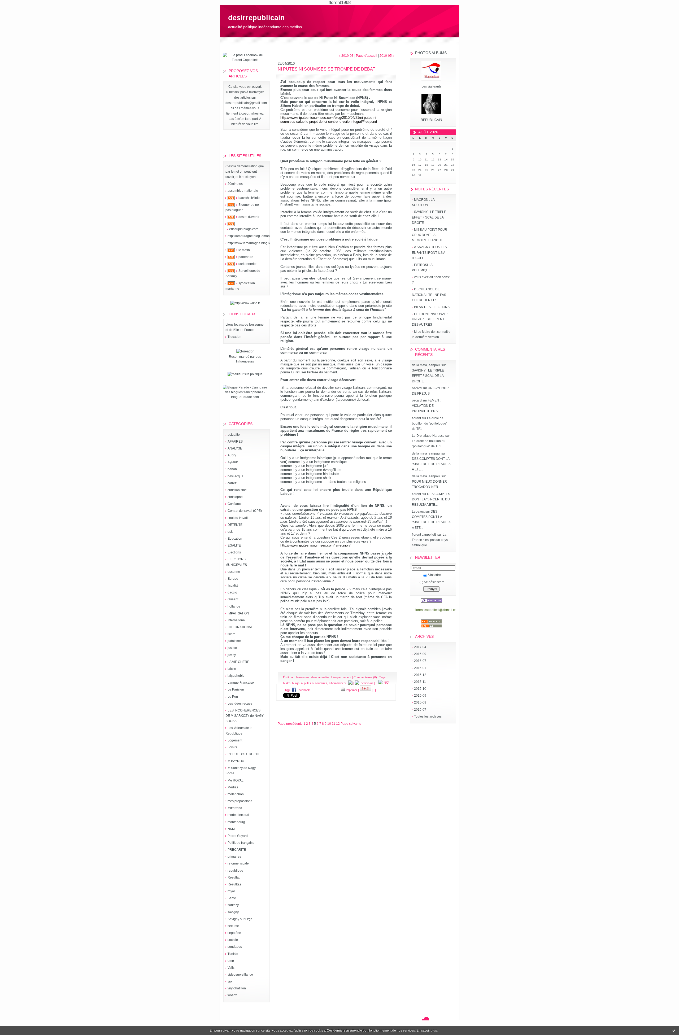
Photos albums (431, 53)
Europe (233, 578)
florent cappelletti (424, 534)
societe (233, 940)
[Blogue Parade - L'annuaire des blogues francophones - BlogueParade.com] (245, 397)
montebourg (236, 822)
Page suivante (351, 723)
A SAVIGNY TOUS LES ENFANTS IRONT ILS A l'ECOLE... (429, 252)
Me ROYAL (235, 780)
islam (231, 634)
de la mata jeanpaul (426, 365)
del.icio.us (366, 683)
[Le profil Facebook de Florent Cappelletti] (245, 60)
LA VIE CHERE (238, 662)
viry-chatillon (237, 988)
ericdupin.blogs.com (243, 229)
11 (333, 723)
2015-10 (420, 689)
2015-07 (420, 709)
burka (286, 683)
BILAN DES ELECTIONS (432, 307)
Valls (231, 968)
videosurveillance (240, 974)
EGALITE (234, 545)
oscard (417, 388)
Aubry (232, 455)
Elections (234, 552)
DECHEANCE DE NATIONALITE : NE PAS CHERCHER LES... (429, 294)
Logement (235, 740)
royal (231, 891)
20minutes (235, 184)
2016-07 (420, 661)
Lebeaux (418, 511)
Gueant (233, 599)
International (237, 620)
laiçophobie (236, 676)
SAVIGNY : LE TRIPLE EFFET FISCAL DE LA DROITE (429, 217)
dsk (230, 532)
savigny (233, 912)
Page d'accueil (366, 55)
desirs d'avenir (248, 217)
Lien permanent (341, 677)
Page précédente (290, 723)
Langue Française (241, 682)
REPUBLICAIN (431, 120)
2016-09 (420, 654)
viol (230, 981)
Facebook (303, 690)
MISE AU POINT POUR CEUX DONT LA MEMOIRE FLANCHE (429, 235)
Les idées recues (240, 703)
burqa (295, 683)
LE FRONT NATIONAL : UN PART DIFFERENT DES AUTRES (430, 319)
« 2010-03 (346, 55)
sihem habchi (337, 683)
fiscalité (233, 585)
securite (233, 926)
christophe (235, 497)
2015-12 (420, 675)
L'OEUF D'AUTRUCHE (244, 754)
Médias (233, 787)
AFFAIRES (235, 441)
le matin (244, 250)
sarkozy (233, 905)
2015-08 (420, 702)
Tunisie (233, 954)
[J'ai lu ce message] (674, 1030)
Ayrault (233, 462)
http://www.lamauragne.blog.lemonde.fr (256, 243)
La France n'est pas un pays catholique (430, 540)
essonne (234, 572)
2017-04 (420, 647)
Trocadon (234, 337)
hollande (234, 606)
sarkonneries (247, 264)
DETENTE (235, 525)
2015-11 (420, 682)
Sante (232, 898)
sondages (235, 947)
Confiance (235, 504)
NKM (231, 829)
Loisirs (232, 747)
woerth (232, 995)
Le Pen (233, 696)
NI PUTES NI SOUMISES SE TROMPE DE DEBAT (326, 69)
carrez (232, 483)
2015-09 (420, 695)
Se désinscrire (434, 582)
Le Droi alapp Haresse (428, 436)
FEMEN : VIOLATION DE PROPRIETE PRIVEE (427, 406)
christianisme (237, 490)
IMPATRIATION (238, 613)
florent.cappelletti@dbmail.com (437, 610)
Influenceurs (245, 361)
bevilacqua (235, 476)
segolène (234, 933)
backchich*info (249, 198)
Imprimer (351, 690)
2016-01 (420, 668)
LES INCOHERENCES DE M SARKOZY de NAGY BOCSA (244, 716)
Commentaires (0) (365, 677)
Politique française (241, 843)
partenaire (245, 257)
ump (231, 961)
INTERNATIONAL (240, 627)
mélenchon (236, 794)
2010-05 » (387, 55)
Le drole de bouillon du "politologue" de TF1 (429, 423)
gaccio (232, 592)
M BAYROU (236, 761)
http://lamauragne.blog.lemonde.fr (252, 236)
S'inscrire (434, 575)
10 (329, 723)
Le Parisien (236, 689)
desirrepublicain (256, 18)
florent (416, 418)
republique (235, 870)
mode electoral (238, 815)
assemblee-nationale (243, 191)
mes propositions (240, 801)
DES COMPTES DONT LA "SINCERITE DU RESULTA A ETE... (431, 464)
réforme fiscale (238, 863)
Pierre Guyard (238, 836)
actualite (234, 434)
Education (235, 538)
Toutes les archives (428, 716)
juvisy (232, 655)
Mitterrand (235, 808)
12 (338, 723)
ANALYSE (235, 448)
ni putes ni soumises (314, 683)
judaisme (234, 641)
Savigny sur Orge (240, 919)
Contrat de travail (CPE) (245, 511)
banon (232, 469)
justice (232, 648)
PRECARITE (237, 849)
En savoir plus (426, 1030)
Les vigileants (431, 86)
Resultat (234, 877)
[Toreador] (245, 351)
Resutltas (234, 884)
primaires (234, 856)
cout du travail (238, 518)
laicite (232, 669)
